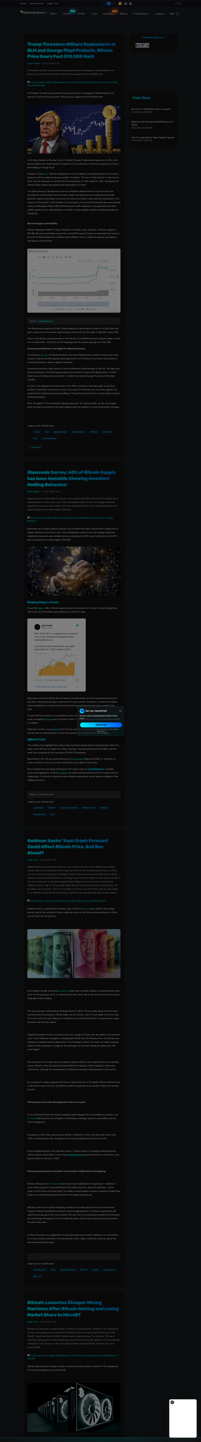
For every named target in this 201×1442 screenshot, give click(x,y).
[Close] (120, 711)
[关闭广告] (172, 1402)
